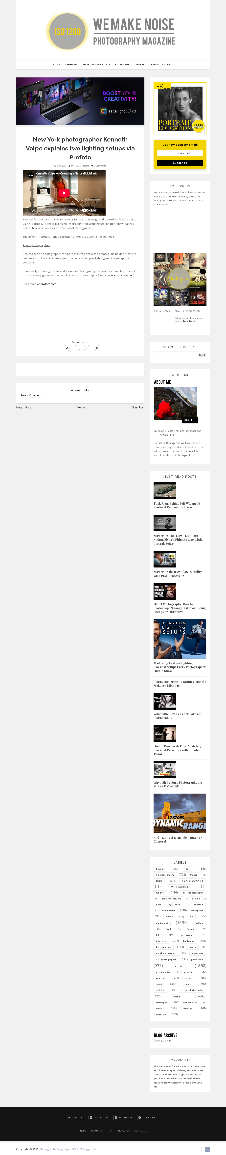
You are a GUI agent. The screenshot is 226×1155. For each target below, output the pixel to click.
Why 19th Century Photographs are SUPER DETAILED (178, 784)
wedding (187, 1008)
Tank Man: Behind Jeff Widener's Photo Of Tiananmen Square (177, 505)
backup (196, 898)
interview (161, 941)
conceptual (197, 910)
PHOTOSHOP (123, 1131)
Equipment (97, 1131)
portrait (178, 966)
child (177, 904)
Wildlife (160, 892)
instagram (187, 935)
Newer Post (23, 407)
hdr (158, 935)
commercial (168, 910)
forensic (191, 929)
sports (187, 984)
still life (160, 990)
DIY (110, 1131)
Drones (193, 874)
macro (192, 947)
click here (188, 321)
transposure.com (122, 275)
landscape (188, 941)
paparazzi (197, 953)
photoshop (197, 959)
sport (159, 984)
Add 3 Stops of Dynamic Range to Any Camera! (180, 839)
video (159, 1008)
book (159, 904)
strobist (177, 996)
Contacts (140, 1131)
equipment (162, 923)
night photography (166, 953)
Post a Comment (31, 395)
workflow (161, 1014)
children (198, 904)
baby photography (171, 898)
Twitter (78, 1117)
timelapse (161, 1002)
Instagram (101, 1117)
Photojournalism (179, 886)
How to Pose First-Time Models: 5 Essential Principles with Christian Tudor (178, 750)
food (168, 929)
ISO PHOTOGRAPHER (192, 880)
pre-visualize (163, 972)
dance (169, 916)
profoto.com (48, 284)
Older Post (137, 407)
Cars (188, 869)
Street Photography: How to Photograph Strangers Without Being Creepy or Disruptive (180, 608)
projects (188, 972)
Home (81, 407)
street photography (192, 990)
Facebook (125, 1117)
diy (191, 916)
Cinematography (165, 874)
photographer (168, 959)
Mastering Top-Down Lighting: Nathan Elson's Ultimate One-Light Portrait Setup (178, 539)
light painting (163, 947)
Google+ (148, 1117)
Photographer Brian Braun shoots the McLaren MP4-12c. (180, 683)
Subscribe (180, 163)
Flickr (159, 880)
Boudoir (160, 869)
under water (190, 1002)
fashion (199, 923)
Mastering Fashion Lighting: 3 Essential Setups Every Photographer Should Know (180, 667)
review (188, 978)
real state (161, 978)
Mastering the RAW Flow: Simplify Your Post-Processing (178, 574)
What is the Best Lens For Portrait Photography (177, 716)
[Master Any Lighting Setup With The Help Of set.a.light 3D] (80, 101)
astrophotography (193, 892)
